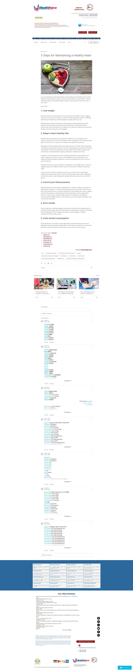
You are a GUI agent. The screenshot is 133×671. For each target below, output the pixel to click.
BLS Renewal (64, 256)
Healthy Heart (60, 258)
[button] (40, 38)
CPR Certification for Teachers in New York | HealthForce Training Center (44, 292)
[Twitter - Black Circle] (98, 621)
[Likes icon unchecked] (45, 342)
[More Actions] (91, 321)
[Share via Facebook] (41, 263)
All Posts (36, 42)
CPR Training (62, 42)
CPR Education (53, 42)
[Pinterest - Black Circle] (98, 631)
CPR (43, 253)
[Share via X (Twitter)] (45, 263)
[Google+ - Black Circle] (98, 625)
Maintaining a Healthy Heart (48, 258)
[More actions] (91, 51)
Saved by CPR (44, 42)
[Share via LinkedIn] (48, 263)
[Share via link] (51, 263)
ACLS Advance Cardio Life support (66, 253)
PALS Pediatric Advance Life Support (50, 256)
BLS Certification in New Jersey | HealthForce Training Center (88, 292)
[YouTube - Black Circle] (98, 628)
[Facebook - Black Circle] (98, 618)
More (69, 42)
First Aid (78, 253)
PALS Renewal (72, 256)
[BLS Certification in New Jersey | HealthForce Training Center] (89, 283)
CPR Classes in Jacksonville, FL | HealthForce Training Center (66, 292)
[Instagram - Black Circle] (98, 635)
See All (97, 275)
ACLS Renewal (81, 256)
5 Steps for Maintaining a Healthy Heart (75, 258)
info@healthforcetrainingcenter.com (87, 647)
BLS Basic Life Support (51, 253)
